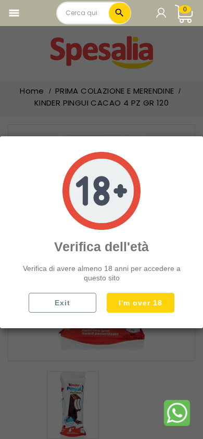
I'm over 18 (140, 303)
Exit (62, 303)
